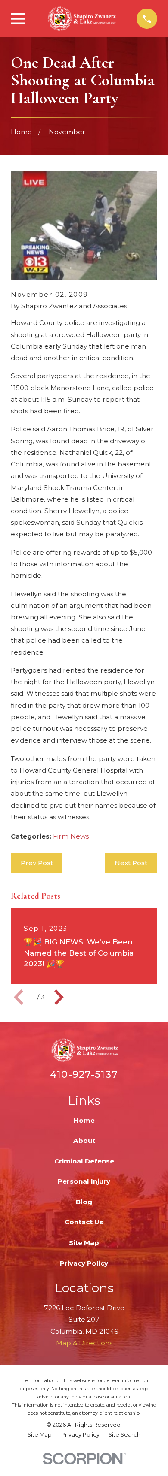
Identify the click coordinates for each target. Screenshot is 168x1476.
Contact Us (84, 1222)
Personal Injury (84, 1181)
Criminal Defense (84, 1161)
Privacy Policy (84, 1263)
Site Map (84, 1243)
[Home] (81, 18)
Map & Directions (84, 1343)
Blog (84, 1202)
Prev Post (37, 863)
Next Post (131, 863)
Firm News (71, 836)
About (84, 1140)
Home (84, 1120)
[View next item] (59, 997)
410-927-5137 (84, 1074)
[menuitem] (40, 1435)
